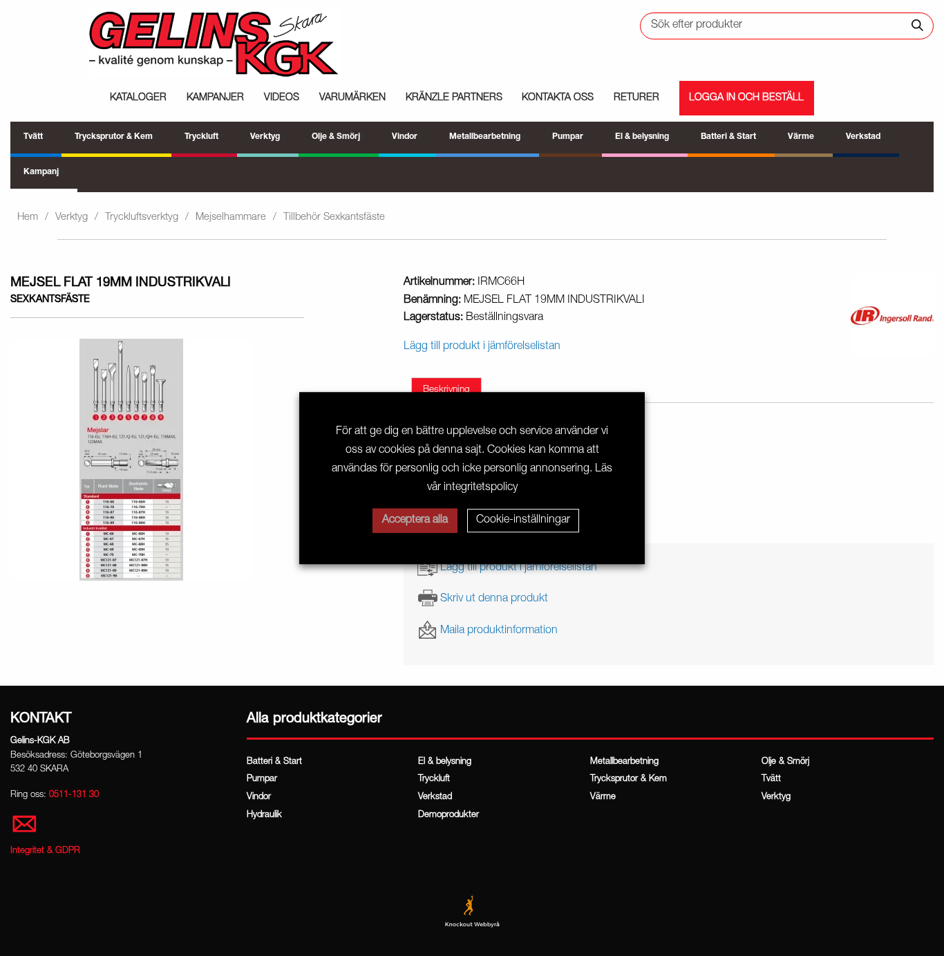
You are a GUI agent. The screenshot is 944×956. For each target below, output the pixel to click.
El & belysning (444, 762)
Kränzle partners (454, 98)
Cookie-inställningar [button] (523, 520)
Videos (281, 98)
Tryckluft (434, 779)
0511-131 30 (74, 795)
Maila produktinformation (499, 630)
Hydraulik (264, 815)
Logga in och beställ (746, 98)
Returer (636, 98)
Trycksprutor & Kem (628, 779)
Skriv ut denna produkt (494, 599)
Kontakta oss (558, 98)
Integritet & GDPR (45, 851)
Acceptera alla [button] (415, 520)
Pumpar (262, 779)
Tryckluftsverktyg (141, 217)
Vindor (259, 797)
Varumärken (352, 98)
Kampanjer (215, 98)
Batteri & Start (274, 762)
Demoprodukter (448, 815)
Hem (27, 217)
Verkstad (435, 797)
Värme (603, 797)
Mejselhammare (231, 217)
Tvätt (771, 779)
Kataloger (138, 98)
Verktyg (71, 217)
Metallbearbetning (624, 762)
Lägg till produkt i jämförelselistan (518, 568)
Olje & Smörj (785, 762)
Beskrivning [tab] (446, 390)
